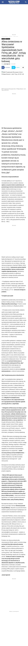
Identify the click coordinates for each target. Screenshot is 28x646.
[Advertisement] (14, 19)
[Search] (26, 2)
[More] (23, 67)
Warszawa (16, 36)
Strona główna (5, 36)
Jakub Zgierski (7, 64)
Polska (10, 36)
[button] (2, 2)
